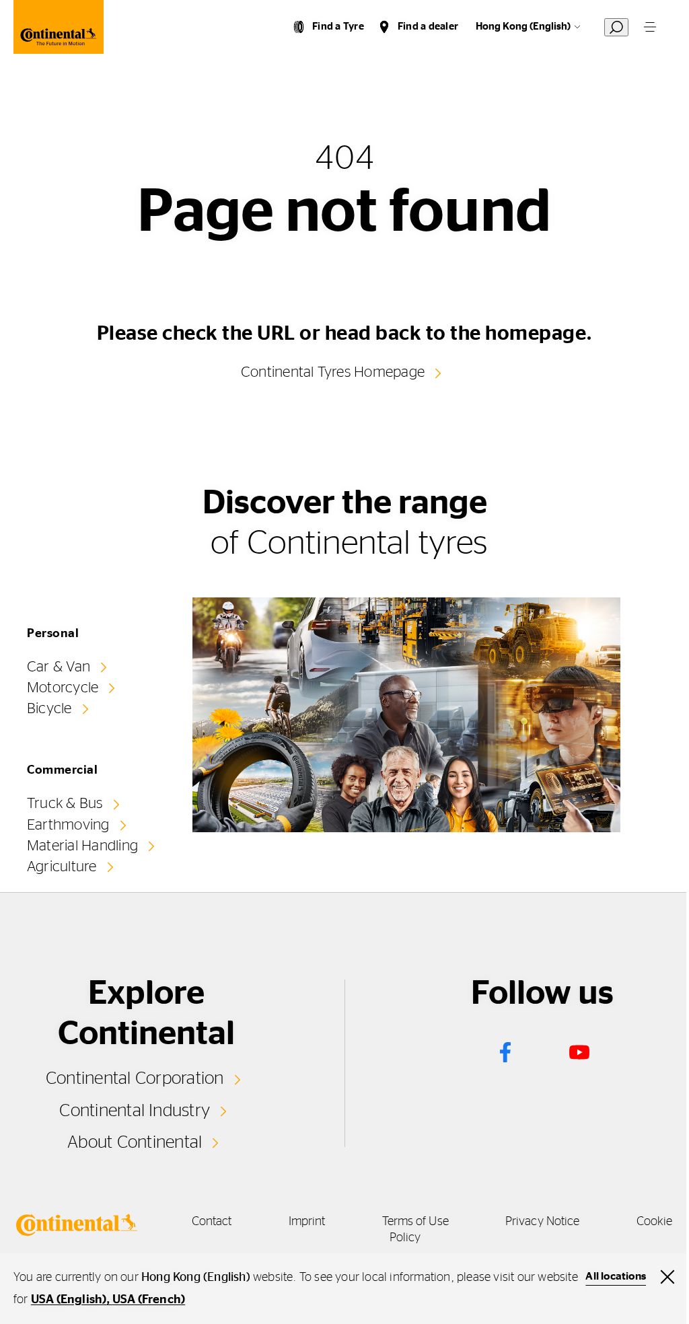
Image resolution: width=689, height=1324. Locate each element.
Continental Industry (134, 1110)
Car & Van (58, 666)
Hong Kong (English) (523, 27)
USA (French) (148, 1300)
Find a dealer (428, 27)
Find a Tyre (338, 27)
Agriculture (62, 866)
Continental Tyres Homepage (333, 372)
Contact (212, 1222)
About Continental (134, 1142)
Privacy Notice (542, 1222)
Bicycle (49, 708)
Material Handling (82, 845)
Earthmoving (68, 824)
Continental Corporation (135, 1078)
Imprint (307, 1222)
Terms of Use (415, 1222)
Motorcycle (62, 687)
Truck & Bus (65, 803)
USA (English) (69, 1300)
